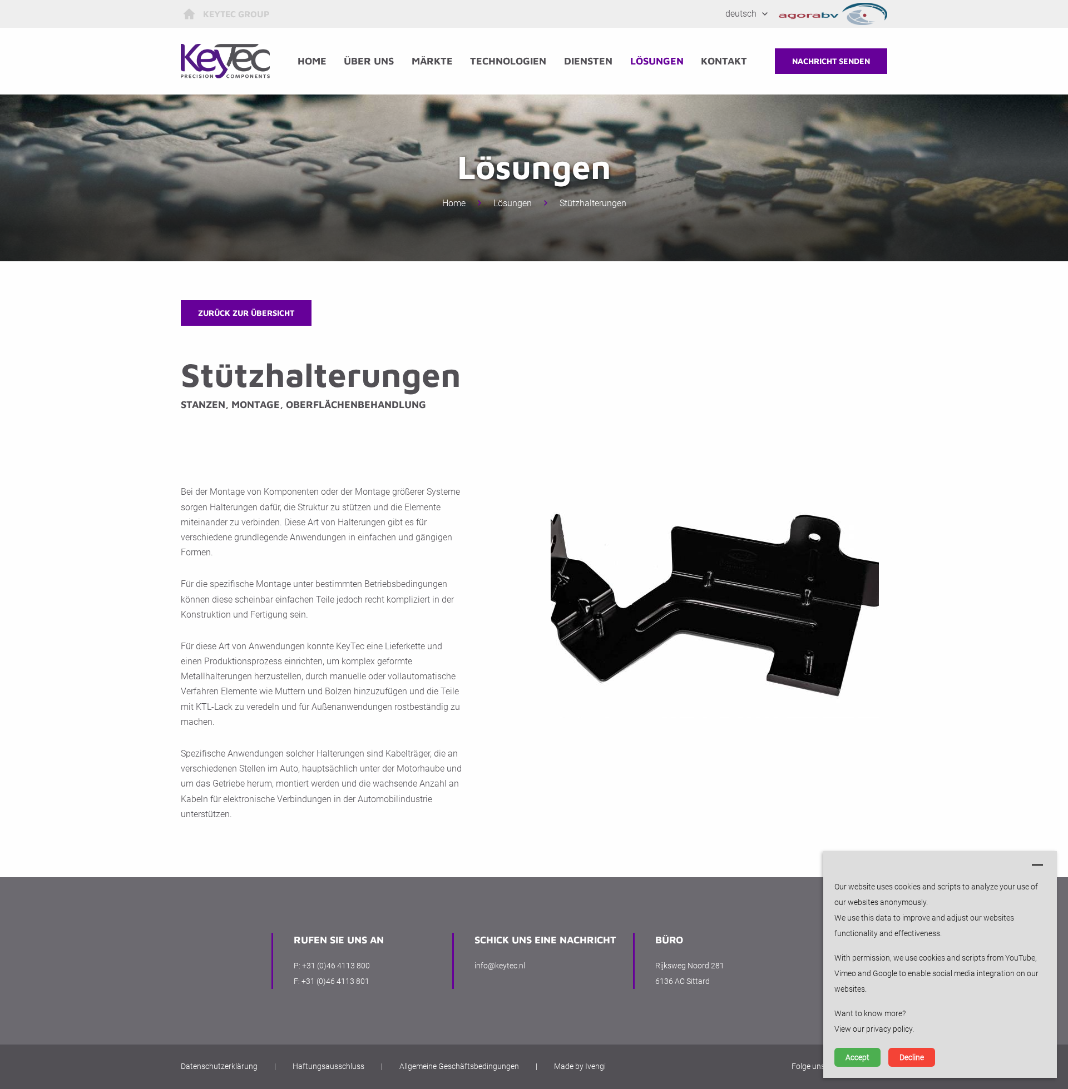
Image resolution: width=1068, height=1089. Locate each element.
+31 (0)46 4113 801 (335, 981)
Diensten (588, 61)
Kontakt (724, 61)
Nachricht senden (831, 61)
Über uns (369, 61)
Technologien (508, 61)
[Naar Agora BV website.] (833, 14)
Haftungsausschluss (328, 1066)
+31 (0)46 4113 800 (336, 965)
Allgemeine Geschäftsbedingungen (459, 1066)
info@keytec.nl (499, 965)
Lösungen (657, 61)
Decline (911, 1057)
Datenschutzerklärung (219, 1066)
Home (312, 61)
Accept (857, 1057)
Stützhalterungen (593, 203)
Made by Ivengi (580, 1066)
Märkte (432, 61)
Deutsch (740, 13)
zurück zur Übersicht (246, 312)
